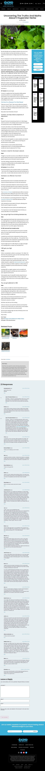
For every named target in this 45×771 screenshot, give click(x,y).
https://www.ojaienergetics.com (22, 426)
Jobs (26, 764)
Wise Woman (14, 747)
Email (2, 703)
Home (2, 24)
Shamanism (14, 744)
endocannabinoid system (19, 262)
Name (2, 699)
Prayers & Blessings (24, 747)
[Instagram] (19, 753)
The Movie (22, 749)
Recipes (32, 747)
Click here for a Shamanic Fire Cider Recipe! (12, 102)
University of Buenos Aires (7, 199)
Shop (36, 3)
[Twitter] (26, 753)
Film (13, 764)
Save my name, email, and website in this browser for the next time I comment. (15, 709)
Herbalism (8, 359)
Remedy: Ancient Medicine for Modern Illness (14, 318)
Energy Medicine (29, 744)
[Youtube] (24, 753)
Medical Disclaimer (19, 766)
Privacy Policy (27, 766)
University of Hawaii (7, 192)
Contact (18, 764)
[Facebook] (21, 753)
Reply (6, 402)
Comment (3, 685)
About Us (39, 3)
